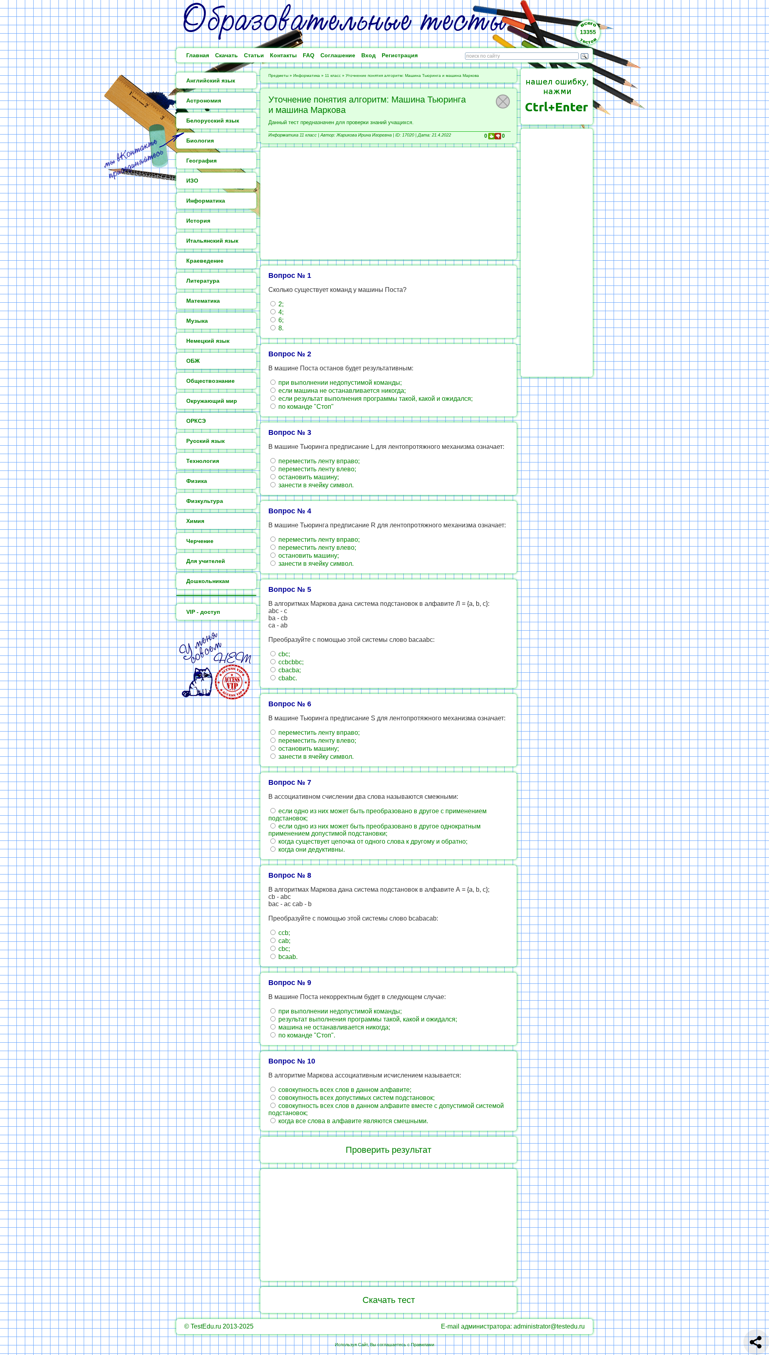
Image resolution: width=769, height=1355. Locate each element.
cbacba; (289, 670)
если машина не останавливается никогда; (341, 390)
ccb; (283, 932)
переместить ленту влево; (316, 469)
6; (280, 320)
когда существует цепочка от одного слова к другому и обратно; (372, 841)
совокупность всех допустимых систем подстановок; (356, 1097)
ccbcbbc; (290, 662)
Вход (368, 55)
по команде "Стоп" (305, 406)
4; (280, 312)
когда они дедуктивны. (311, 849)
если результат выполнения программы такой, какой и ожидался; (375, 398)
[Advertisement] (388, 203)
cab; (283, 940)
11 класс (333, 75)
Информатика (306, 75)
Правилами (422, 1344)
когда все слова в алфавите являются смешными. (352, 1121)
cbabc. (287, 678)
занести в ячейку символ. (315, 485)
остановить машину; (308, 477)
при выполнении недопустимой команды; (339, 382)
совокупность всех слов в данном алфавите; (344, 1089)
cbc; (283, 654)
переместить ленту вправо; (318, 461)
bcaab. (287, 956)
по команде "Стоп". (306, 1035)
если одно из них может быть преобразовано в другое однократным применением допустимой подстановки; (374, 830)
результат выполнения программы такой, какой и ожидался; (367, 1019)
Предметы (278, 75)
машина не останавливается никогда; (333, 1027)
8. (280, 328)
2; (280, 304)
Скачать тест (388, 1300)
